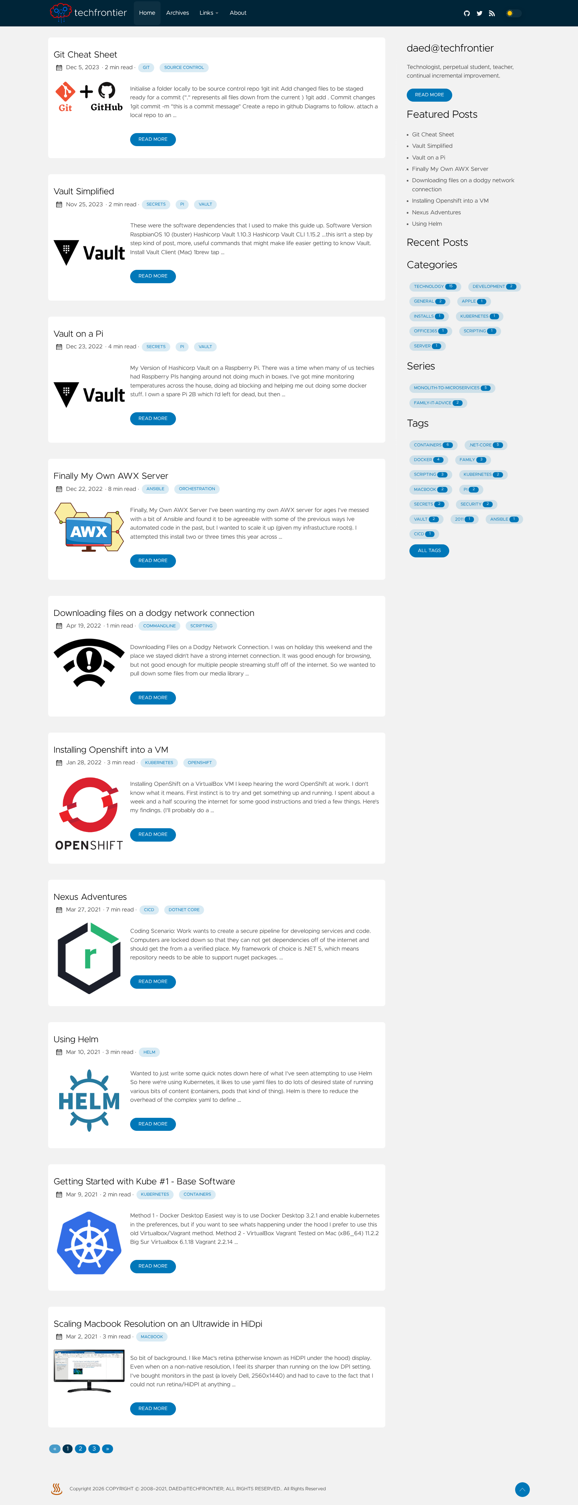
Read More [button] (429, 95)
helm (149, 1052)
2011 (462, 519)
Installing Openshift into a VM (111, 750)
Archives (177, 13)
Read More (152, 139)
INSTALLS (427, 316)
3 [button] (94, 1449)
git (146, 68)
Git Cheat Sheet (85, 55)
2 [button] (80, 1449)
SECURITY (475, 504)
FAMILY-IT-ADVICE (436, 403)
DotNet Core (184, 910)
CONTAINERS (431, 445)
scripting (201, 626)
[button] (54, 1448)
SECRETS (427, 504)
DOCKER (427, 460)
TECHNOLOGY (433, 287)
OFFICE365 (429, 331)
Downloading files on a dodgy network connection (154, 613)
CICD (149, 910)
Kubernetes (159, 763)
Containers (197, 1194)
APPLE (472, 301)
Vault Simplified (84, 192)
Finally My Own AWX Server (111, 476)
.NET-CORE (484, 445)
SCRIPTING (478, 331)
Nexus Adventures (90, 897)
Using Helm (76, 1040)
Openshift (200, 763)
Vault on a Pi (78, 334)
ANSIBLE (502, 519)
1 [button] (68, 1449)
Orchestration (197, 489)
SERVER (425, 346)
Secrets (156, 204)
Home (147, 13)
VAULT (424, 519)
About (238, 13)
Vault (205, 204)
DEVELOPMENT (492, 287)
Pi (182, 204)
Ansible (155, 489)
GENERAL (428, 301)
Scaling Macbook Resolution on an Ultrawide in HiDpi (158, 1324)
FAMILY (471, 460)
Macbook (152, 1337)
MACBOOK (429, 490)
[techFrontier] (91, 13)
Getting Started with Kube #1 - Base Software (144, 1182)
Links (206, 13)
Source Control (184, 68)
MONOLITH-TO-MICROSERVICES (450, 388)
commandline (159, 626)
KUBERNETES (477, 316)
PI (469, 490)
